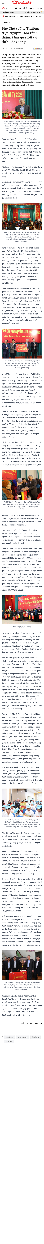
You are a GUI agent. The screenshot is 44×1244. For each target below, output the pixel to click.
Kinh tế (31, 8)
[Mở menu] (3, 3)
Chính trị (9, 8)
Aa (27, 1242)
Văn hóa (39, 8)
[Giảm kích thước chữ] (24, 1242)
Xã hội (25, 8)
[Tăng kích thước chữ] (30, 1242)
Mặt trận (18, 8)
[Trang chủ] (3, 8)
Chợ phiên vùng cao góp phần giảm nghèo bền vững (23, 16)
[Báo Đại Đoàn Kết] (22, 2)
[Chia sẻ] (42, 1241)
